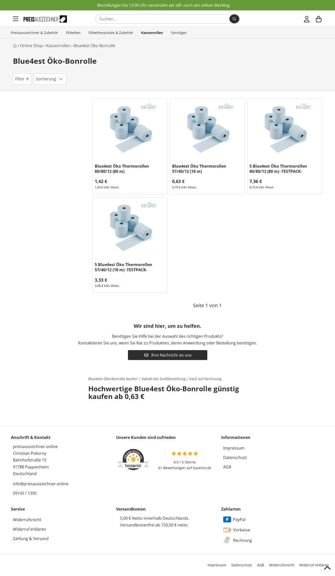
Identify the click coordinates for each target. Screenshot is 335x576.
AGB (227, 467)
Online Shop (31, 45)
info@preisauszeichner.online (40, 483)
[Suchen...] (234, 18)
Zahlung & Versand (31, 538)
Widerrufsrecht (27, 519)
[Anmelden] (306, 18)
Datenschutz (235, 457)
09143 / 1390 (24, 493)
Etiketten (73, 32)
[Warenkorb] (318, 18)
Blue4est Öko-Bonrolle (94, 45)
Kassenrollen (152, 32)
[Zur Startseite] (45, 19)
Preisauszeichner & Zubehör (34, 32)
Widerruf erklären (29, 529)
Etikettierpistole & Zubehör (111, 32)
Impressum (233, 448)
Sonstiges (179, 32)
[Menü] (16, 19)
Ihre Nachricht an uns (171, 355)
